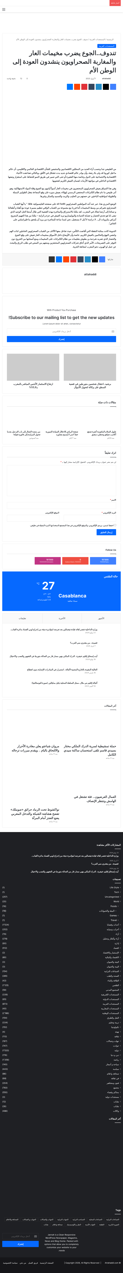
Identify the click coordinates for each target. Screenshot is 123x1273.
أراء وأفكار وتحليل (111, 938)
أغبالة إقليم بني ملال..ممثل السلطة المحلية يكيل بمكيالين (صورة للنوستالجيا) (64, 683)
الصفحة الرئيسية (47, 1263)
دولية (117, 1050)
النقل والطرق (113, 1018)
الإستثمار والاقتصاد (111, 952)
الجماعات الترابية (111, 971)
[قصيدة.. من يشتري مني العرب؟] (108, 647)
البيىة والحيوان (113, 966)
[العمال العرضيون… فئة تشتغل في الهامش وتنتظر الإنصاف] (90, 778)
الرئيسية (110, 39)
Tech (116, 892)
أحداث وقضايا (113, 925)
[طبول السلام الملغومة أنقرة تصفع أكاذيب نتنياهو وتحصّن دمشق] (99, 419)
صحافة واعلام (113, 1073)
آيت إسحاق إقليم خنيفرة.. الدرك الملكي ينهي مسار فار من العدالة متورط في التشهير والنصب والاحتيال (53, 656)
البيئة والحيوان (113, 962)
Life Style (114, 887)
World (116, 901)
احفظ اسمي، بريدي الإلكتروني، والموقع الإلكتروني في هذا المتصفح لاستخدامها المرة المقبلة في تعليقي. (72, 525)
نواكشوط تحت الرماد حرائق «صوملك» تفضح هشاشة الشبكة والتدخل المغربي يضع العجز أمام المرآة (34, 814)
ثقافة (116, 1036)
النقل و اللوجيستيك (74, 1224)
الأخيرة (62, 618)
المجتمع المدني (112, 990)
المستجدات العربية (97, 39)
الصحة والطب (113, 976)
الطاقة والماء (113, 980)
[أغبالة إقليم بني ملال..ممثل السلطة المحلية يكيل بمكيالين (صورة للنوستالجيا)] (108, 687)
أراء (117, 934)
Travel (114, 920)
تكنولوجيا (115, 1027)
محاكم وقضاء (113, 1092)
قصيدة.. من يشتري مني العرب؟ (83, 642)
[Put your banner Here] (61, 22)
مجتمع (116, 1087)
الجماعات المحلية (95, 1219)
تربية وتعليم (114, 1022)
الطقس (115, 985)
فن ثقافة (115, 1078)
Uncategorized (112, 897)
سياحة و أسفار (112, 1064)
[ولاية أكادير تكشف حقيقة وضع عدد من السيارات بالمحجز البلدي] (21, 1192)
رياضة (116, 1060)
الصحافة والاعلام (12, 1219)
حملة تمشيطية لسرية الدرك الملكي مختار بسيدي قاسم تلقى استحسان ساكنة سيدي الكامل (90, 750)
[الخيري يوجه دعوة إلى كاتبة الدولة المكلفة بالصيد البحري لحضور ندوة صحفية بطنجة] (101, 1192)
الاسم (113, 500)
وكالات (116, 1111)
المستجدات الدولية (111, 999)
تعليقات (22, 618)
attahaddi (106, 78)
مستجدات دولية (112, 1097)
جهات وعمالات (112, 1041)
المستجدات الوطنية (110, 1013)
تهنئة (117, 1032)
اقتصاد (116, 948)
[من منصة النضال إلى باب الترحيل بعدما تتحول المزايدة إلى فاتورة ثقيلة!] (23, 419)
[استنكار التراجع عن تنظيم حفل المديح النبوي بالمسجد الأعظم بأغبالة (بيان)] (21, 1159)
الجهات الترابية (62, 1219)
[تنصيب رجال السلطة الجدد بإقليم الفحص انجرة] (61, 1192)
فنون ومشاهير (113, 1083)
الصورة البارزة (113, 1224)
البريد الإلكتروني (109, 512)
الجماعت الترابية (79, 1219)
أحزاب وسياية (113, 929)
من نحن (23, 1263)
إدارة (117, 943)
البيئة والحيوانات (106, 910)
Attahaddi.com (111, 1263)
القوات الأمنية (90, 1224)
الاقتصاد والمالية (112, 957)
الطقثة (101, 1224)
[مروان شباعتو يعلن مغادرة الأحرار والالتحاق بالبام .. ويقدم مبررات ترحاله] (33, 728)
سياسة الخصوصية (10, 1263)
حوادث (116, 1046)
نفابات (116, 1101)
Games (113, 915)
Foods (114, 906)
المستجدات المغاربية (110, 1008)
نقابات (116, 1106)
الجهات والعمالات (46, 1219)
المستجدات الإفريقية (110, 994)
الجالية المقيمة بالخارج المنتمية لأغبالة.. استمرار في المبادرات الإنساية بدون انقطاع (62, 669)
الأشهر (101, 618)
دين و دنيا (115, 1055)
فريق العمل (33, 1263)
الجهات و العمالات (29, 1219)
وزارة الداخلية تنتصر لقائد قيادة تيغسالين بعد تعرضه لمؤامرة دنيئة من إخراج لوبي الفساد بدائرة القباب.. (53, 629)
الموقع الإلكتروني (52, 512)
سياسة (116, 1069)
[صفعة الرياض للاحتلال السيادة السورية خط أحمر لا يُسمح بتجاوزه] (61, 419)
